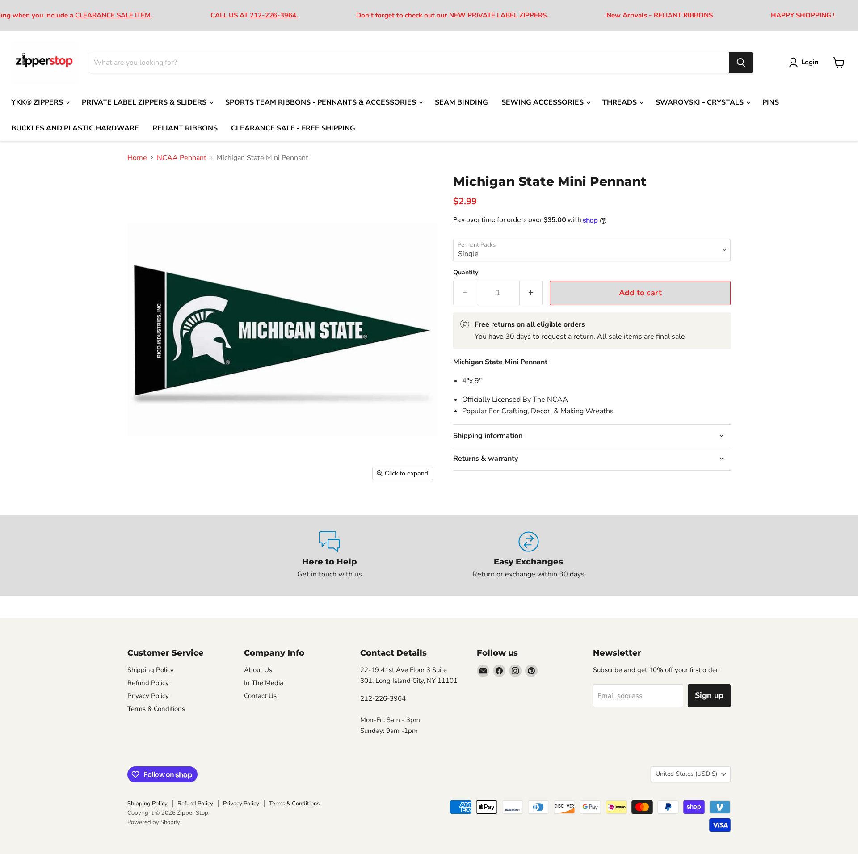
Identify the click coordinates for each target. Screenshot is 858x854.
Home (137, 158)
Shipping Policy (150, 669)
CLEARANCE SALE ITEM (113, 15)
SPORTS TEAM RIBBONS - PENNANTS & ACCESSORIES (321, 102)
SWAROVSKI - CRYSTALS (700, 102)
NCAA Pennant (181, 158)
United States (686, 774)
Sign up (709, 695)
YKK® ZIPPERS (38, 102)
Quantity (465, 272)
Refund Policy (148, 682)
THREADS (620, 102)
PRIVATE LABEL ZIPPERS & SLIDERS (145, 102)
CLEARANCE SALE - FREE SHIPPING (293, 128)
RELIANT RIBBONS (185, 128)
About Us (258, 669)
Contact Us (260, 695)
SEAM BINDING (461, 102)
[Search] (741, 62)
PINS (770, 102)
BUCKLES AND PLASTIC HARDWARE (75, 128)
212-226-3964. (274, 15)
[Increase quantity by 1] (531, 293)
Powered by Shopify (153, 822)
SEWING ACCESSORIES (543, 102)
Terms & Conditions (156, 708)
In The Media (263, 682)
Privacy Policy (148, 695)
